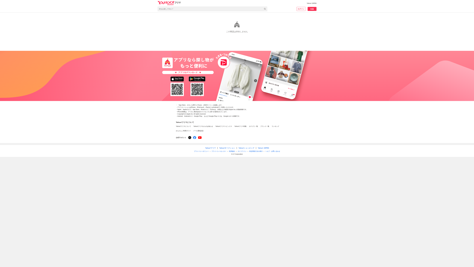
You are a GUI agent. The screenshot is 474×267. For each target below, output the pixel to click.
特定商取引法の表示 (256, 151)
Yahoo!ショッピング (246, 148)
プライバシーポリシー (201, 151)
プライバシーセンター (218, 151)
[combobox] (212, 8)
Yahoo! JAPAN (311, 3)
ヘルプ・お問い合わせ (272, 151)
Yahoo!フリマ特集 (240, 126)
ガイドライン (242, 151)
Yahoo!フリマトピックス (223, 126)
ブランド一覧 (264, 126)
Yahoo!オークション (227, 148)
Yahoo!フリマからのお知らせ (203, 126)
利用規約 (232, 151)
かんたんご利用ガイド (183, 131)
